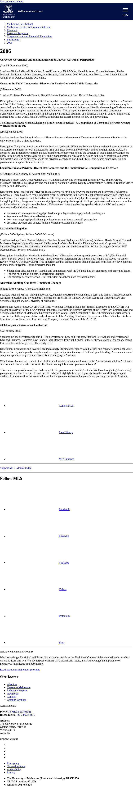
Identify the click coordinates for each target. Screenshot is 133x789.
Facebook (64, 509)
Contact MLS (66, 405)
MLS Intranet (66, 458)
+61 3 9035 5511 (25, 714)
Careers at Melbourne (18, 687)
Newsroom (13, 693)
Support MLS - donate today (15, 467)
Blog (61, 642)
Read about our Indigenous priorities (20, 669)
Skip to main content (11, 1)
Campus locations (16, 699)
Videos (62, 589)
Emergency (13, 763)
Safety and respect (17, 690)
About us (12, 684)
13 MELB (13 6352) (19, 711)
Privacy (11, 772)
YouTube (64, 562)
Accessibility (14, 769)
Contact (11, 696)
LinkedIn (64, 535)
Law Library (66, 432)
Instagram (64, 615)
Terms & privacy (16, 766)
